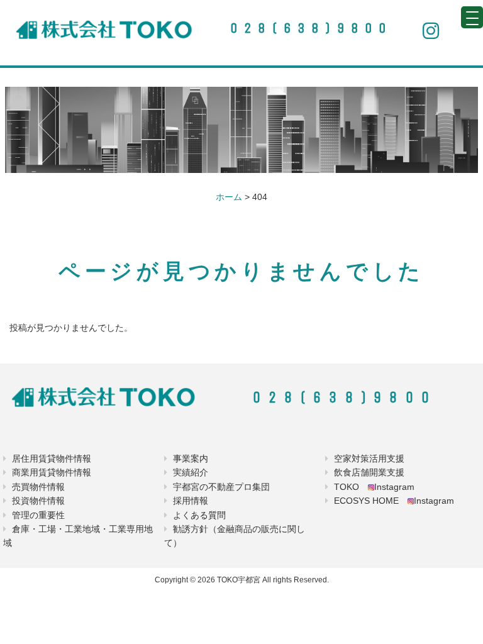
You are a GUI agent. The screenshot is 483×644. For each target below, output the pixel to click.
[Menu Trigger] (472, 17)
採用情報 (190, 501)
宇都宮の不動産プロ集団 (221, 487)
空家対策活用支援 (369, 458)
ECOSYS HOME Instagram (394, 501)
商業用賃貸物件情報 (51, 472)
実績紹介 (190, 472)
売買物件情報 (38, 487)
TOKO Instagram (374, 487)
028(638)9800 (311, 27)
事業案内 (190, 458)
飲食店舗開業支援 (369, 472)
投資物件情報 (38, 501)
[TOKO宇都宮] (104, 29)
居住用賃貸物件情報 (51, 458)
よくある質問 (199, 515)
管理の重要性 (38, 515)
